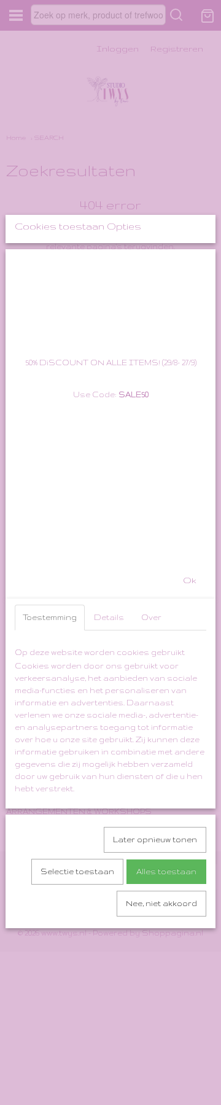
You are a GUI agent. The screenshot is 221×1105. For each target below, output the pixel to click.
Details (109, 617)
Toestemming (50, 617)
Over (151, 617)
